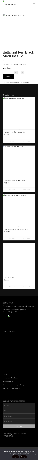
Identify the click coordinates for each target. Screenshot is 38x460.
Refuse (23, 457)
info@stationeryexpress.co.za (17, 310)
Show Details (26, 141)
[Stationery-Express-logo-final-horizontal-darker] (14, 4)
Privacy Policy (8, 381)
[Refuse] (35, 455)
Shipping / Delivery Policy (12, 388)
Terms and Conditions (10, 377)
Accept (15, 457)
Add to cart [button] (12, 141)
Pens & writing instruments (21, 82)
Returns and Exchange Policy (13, 384)
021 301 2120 (12, 312)
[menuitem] (29, 4)
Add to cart (8, 76)
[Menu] (34, 4)
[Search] (29, 4)
